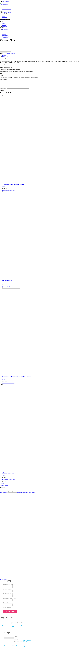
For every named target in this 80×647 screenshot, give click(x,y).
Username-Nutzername (8, 584)
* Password (16, 639)
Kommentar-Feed (5, 36)
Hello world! (4, 17)
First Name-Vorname (7, 589)
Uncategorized (5, 29)
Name (1, 73)
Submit (12, 626)
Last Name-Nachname (8, 593)
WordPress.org (5, 37)
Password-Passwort (7, 602)
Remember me (9, 642)
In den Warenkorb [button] (5, 190)
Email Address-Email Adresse (9, 598)
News (3, 16)
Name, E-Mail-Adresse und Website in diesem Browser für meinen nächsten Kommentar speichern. (19, 77)
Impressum (2, 483)
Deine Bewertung (3, 79)
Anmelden (4, 34)
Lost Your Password (27, 640)
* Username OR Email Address (18, 622)
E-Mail (1, 75)
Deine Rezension (3, 88)
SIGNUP (25, 641)
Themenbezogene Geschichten (9, 53)
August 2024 (4, 24)
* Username (16, 636)
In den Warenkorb (3, 52)
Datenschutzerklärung (4, 485)
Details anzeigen (12, 190)
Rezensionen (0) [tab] (5, 56)
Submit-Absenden (10, 611)
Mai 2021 (4, 25)
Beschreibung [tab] (4, 55)
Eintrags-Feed (4, 35)
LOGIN (15, 645)
